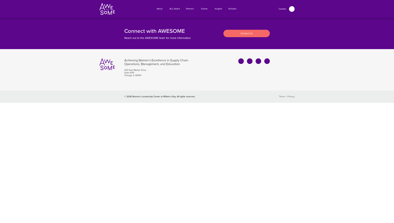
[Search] (292, 9)
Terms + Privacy (287, 96)
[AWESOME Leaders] (107, 9)
